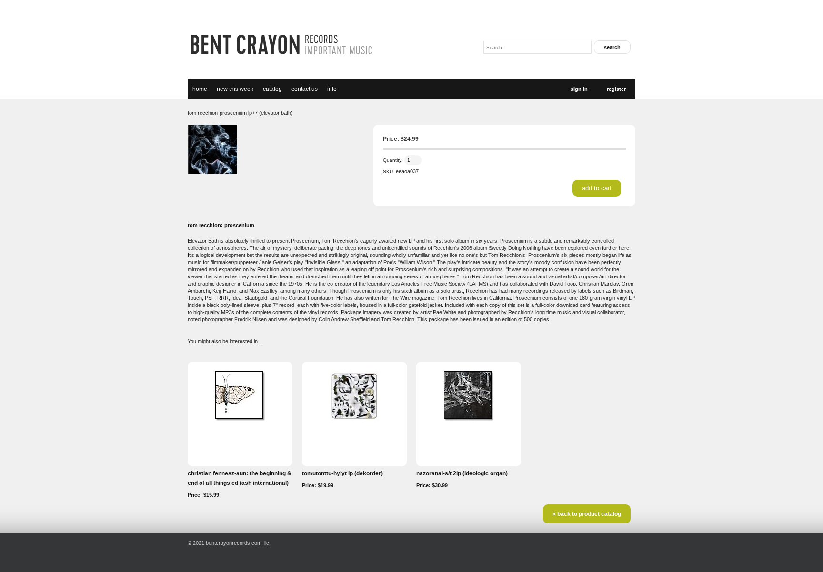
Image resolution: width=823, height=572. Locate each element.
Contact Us (304, 89)
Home (199, 89)
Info (332, 89)
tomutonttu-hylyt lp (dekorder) (342, 473)
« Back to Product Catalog (586, 514)
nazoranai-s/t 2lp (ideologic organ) (462, 473)
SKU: (388, 171)
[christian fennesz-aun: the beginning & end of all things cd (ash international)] (240, 419)
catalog (272, 89)
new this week (235, 89)
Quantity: (393, 160)
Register (616, 89)
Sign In (579, 89)
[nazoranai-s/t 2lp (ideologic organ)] (468, 419)
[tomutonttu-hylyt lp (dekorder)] (354, 419)
